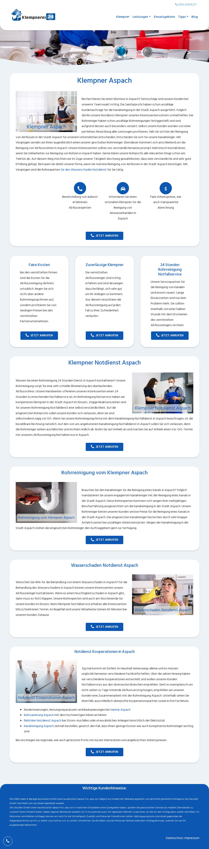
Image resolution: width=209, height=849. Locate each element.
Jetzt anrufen (107, 235)
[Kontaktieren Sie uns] (7, 841)
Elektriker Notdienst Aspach (42, 720)
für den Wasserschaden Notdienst (84, 169)
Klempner (122, 16)
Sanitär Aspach (120, 709)
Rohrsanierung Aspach (39, 715)
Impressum (192, 838)
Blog (194, 16)
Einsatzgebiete (164, 16)
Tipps (182, 16)
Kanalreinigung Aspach (39, 726)
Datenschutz (174, 838)
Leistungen (140, 16)
